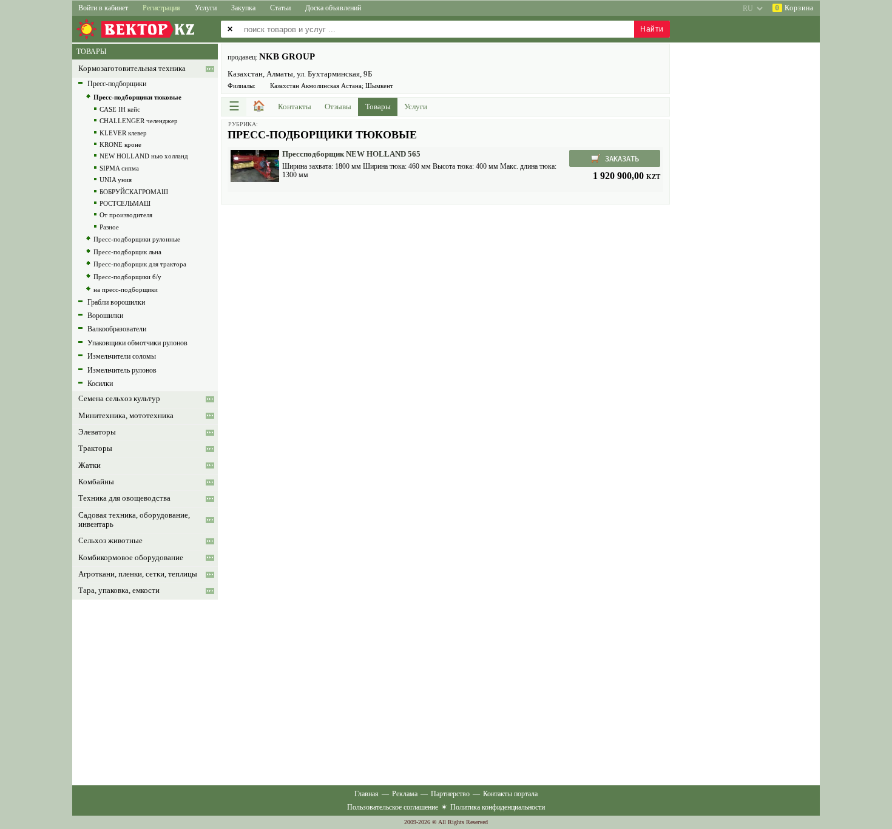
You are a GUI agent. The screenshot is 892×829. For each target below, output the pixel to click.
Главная (366, 794)
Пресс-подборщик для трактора (139, 264)
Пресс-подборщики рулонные (136, 239)
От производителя (126, 214)
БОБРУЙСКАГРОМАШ (134, 191)
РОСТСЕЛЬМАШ (125, 203)
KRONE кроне (120, 144)
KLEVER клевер (123, 133)
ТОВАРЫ (91, 51)
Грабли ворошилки (116, 302)
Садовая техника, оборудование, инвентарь (134, 520)
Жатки (89, 465)
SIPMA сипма (119, 168)
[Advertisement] (445, 296)
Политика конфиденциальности (497, 807)
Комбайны (96, 482)
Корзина (794, 8)
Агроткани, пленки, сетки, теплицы (137, 574)
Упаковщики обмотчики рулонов (137, 343)
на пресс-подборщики (125, 289)
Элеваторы (97, 432)
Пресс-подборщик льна (127, 251)
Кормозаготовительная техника (132, 68)
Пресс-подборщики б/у (127, 276)
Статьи (280, 8)
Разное (109, 227)
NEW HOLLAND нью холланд (144, 156)
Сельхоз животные (110, 540)
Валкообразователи (116, 329)
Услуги (206, 8)
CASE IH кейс (120, 109)
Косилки (100, 383)
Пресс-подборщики (116, 84)
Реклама (404, 794)
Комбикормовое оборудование (130, 557)
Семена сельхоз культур (119, 398)
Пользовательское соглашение (392, 807)
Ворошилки (105, 315)
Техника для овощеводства (124, 498)
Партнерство (450, 794)
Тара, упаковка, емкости (119, 590)
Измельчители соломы (121, 356)
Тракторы (95, 448)
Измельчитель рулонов (122, 370)
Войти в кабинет (103, 8)
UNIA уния (116, 179)
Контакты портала (510, 794)
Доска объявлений (333, 8)
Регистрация (161, 8)
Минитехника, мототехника (126, 415)
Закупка (243, 8)
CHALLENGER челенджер (139, 120)
